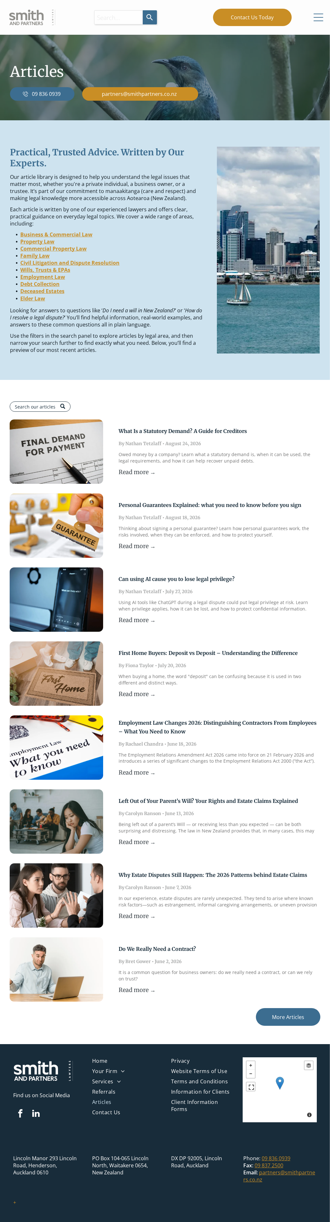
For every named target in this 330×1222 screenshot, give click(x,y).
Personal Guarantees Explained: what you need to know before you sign (210, 505)
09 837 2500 (269, 1165)
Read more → (137, 472)
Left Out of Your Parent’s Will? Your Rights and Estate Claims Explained (208, 801)
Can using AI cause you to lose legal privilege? (177, 579)
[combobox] (118, 17)
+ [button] (251, 1065)
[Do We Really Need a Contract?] (56, 969)
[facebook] (20, 1114)
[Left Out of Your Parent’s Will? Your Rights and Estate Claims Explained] (56, 821)
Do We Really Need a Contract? (157, 949)
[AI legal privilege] (56, 599)
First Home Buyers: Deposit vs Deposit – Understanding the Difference (208, 653)
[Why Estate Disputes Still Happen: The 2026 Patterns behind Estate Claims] (56, 895)
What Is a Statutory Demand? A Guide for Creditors (183, 431)
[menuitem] (125, 1062)
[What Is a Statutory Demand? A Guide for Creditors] (56, 451)
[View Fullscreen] (251, 1086)
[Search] (150, 17)
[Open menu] (318, 17)
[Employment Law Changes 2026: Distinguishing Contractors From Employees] (56, 747)
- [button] (251, 1074)
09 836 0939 (276, 1158)
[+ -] (280, 1089)
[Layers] (309, 1065)
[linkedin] (36, 1114)
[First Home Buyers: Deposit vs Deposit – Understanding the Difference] (56, 673)
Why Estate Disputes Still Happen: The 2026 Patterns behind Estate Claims (213, 875)
